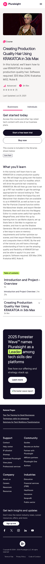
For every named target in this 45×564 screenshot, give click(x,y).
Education (28, 479)
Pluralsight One (30, 462)
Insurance (28, 494)
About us (7, 479)
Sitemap (6, 455)
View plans (7, 463)
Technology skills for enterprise (16, 419)
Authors (27, 466)
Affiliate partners (31, 458)
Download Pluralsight (12, 459)
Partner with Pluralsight (29, 452)
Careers (6, 483)
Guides (27, 443)
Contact (6, 443)
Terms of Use (9, 557)
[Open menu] (41, 4)
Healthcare (28, 490)
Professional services (11, 467)
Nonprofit (28, 498)
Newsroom (7, 487)
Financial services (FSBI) (31, 484)
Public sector (29, 502)
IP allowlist (7, 451)
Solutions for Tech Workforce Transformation (21, 422)
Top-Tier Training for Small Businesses (18, 415)
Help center (8, 447)
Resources (7, 491)
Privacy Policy (21, 557)
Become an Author (31, 447)
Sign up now (11, 523)
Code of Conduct (34, 557)
